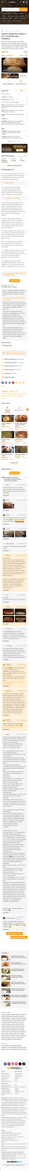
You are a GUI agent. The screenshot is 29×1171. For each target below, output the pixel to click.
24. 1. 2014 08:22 (21, 595)
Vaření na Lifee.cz (5, 1075)
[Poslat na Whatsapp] (9, 382)
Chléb (18, 31)
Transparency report (19, 1091)
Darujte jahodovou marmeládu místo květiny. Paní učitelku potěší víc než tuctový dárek (19, 997)
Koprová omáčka (13, 1122)
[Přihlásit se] (27, 2)
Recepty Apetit (4, 1078)
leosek (3, 428)
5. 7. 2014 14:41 (21, 515)
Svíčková (15, 1102)
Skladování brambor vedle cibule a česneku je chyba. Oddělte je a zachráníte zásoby (13, 1155)
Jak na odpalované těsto (7, 1100)
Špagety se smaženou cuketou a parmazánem (12, 1137)
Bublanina (3, 1126)
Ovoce (2, 1115)
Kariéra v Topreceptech (20, 1086)
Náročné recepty (16, 393)
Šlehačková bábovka (6, 1104)
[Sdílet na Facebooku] (2, 382)
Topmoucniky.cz (18, 1075)
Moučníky (21, 13)
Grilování (16, 18)
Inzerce (3, 1094)
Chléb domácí (18, 439)
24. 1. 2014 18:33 (21, 543)
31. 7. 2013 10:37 (21, 691)
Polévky (4, 16)
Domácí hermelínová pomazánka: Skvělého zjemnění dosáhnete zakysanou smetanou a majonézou (17, 978)
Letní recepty (23, 18)
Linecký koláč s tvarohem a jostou (9, 1135)
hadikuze (3, 444)
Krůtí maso (12, 1107)
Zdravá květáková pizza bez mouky (9, 1140)
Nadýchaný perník (13, 1125)
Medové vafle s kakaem (6, 1132)
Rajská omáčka (18, 1119)
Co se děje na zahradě (7, 1102)
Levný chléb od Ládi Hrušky (6, 455)
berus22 (17, 443)
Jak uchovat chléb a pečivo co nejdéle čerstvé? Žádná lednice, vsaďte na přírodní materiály (18, 1004)
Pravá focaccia (21, 1102)
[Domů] (2, 31)
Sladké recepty (11, 1112)
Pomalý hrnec (16, 1109)
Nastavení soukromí (6, 1085)
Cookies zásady (5, 1088)
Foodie (16, 1088)
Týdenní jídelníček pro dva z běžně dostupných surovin (14, 1146)
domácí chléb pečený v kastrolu (15, 1016)
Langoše (17, 1123)
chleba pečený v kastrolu (8, 1035)
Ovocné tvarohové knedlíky (7, 1119)
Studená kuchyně (19, 1113)
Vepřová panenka (15, 1105)
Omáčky (15, 13)
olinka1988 (17, 457)
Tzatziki (22, 1105)
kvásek (19, 1049)
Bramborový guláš (5, 1120)
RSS (16, 1085)
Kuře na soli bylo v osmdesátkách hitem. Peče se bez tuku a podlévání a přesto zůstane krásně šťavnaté (19, 964)
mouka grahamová (13, 1047)
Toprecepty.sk (18, 1073)
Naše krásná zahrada (6, 1081)
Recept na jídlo (4, 1073)
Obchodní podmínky (6, 1090)
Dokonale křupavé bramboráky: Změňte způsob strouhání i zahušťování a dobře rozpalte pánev (12, 1152)
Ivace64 (16, 429)
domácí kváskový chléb (8, 1014)
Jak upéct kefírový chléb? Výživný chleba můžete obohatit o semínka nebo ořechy (18, 991)
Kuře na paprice (10, 1123)
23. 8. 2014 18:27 (21, 500)
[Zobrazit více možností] (2, 386)
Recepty (6, 31)
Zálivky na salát (22, 1104)
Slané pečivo (12, 31)
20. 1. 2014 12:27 (21, 646)
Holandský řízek (21, 1122)
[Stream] (20, 1063)
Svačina (16, 391)
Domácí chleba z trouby (5, 440)
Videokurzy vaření (5, 1076)
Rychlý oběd (21, 1125)
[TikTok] (23, 1063)
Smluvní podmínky (5, 1091)
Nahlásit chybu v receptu (15, 141)
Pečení (3, 396)
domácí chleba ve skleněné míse (10, 1029)
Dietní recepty (18, 1112)
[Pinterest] (8, 1063)
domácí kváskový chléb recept (15, 1037)
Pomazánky (10, 1097)
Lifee (16, 1081)
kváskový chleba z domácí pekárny (11, 1039)
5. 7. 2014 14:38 (21, 529)
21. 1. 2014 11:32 (21, 629)
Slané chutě (20, 396)
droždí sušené (13, 1049)
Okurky (17, 16)
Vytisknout (16, 382)
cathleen (8, 664)
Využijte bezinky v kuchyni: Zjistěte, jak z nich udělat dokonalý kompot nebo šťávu (13, 1158)
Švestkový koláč (10, 1126)
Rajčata (9, 20)
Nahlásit (17, 1090)
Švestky (22, 16)
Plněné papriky (13, 1117)
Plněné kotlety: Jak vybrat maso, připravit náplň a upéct (14, 1148)
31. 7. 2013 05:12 (21, 734)
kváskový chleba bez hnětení (9, 1022)
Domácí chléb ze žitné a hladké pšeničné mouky (21, 425)
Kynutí (3, 398)
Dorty (25, 1113)
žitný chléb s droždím (19, 1020)
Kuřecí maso (11, 16)
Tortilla (15, 1099)
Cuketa (4, 20)
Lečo (7, 1125)
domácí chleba (20, 1028)
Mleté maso (18, 1107)
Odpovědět (6, 495)
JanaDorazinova (5, 459)
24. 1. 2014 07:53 (21, 607)
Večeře (14, 396)
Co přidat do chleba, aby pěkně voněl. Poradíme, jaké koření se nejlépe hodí (18, 957)
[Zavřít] (26, 477)
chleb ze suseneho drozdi (17, 1026)
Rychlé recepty (11, 1110)
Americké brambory (18, 1100)
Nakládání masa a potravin (7, 1099)
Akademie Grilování (7, 13)
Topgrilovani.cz (18, 1076)
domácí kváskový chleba (8, 1018)
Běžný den (24, 393)
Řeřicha (25, 1100)
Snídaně (9, 396)
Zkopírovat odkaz (23, 382)
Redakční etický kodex (6, 1093)
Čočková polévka (21, 1120)
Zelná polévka (15, 1104)
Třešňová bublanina (5, 1105)
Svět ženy (3, 1079)
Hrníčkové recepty (16, 20)
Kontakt (16, 1093)
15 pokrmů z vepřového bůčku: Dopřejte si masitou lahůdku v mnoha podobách (18, 984)
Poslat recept (20, 382)
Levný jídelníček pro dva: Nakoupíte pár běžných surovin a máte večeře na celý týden (19, 971)
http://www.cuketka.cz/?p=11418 (12, 727)
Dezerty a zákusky (22, 1099)
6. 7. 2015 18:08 (21, 485)
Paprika (10, 18)
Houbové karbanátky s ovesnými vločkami (11, 1133)
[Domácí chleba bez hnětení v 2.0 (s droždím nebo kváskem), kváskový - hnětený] (8, 612)
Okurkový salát (4, 1122)
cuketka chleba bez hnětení (16, 1033)
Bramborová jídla (8, 1109)
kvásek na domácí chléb (8, 1028)
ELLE (16, 1079)
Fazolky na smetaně (22, 1117)
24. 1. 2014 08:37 (21, 555)
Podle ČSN (4, 18)
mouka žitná (4, 1045)
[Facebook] (5, 1063)
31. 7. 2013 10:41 (21, 665)
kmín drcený (22, 1047)
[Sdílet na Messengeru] (6, 382)
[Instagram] (12, 1063)
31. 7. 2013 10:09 (21, 720)
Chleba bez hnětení (20, 454)
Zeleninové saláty (10, 1113)
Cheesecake (13, 1120)
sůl (7, 1049)
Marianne (17, 1078)
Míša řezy (3, 1123)
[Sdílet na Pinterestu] (13, 382)
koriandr (3, 1049)
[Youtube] (16, 1063)
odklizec (21, 55)
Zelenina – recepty (18, 1097)
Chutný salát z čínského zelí (7, 1138)
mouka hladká (13, 1045)
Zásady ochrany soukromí (7, 1086)
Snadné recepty (19, 1110)
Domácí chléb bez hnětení (6, 424)
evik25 (8, 500)
